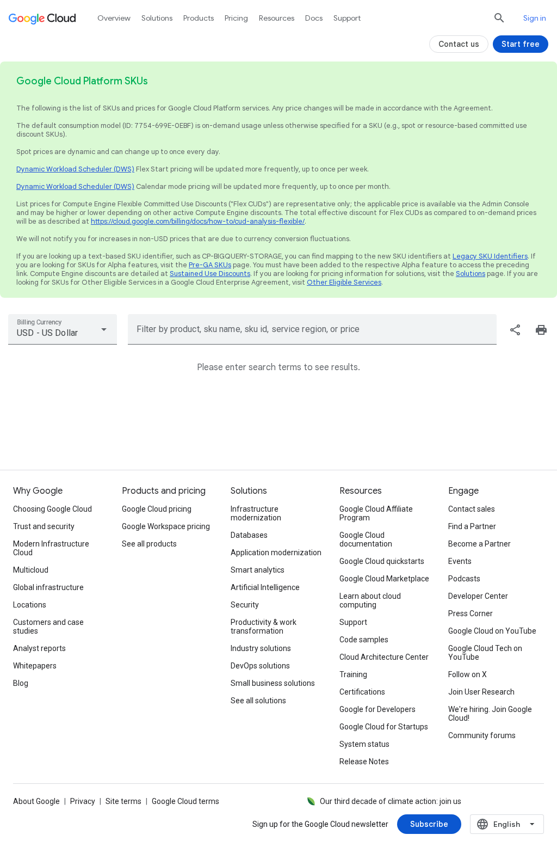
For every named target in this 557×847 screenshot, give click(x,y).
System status (364, 744)
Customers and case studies (48, 626)
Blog (20, 683)
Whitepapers (35, 665)
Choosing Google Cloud (52, 509)
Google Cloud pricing (156, 509)
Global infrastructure (48, 587)
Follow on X (467, 674)
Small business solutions (273, 683)
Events (460, 561)
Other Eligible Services (344, 282)
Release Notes (364, 761)
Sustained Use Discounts (210, 273)
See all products (149, 543)
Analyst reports (39, 648)
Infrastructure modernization (256, 513)
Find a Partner (472, 526)
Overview (114, 18)
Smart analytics (257, 570)
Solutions (470, 273)
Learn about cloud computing (370, 600)
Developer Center (478, 596)
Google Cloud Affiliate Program (376, 513)
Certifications (362, 692)
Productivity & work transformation (263, 626)
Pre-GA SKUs (210, 264)
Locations (29, 604)
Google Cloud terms (185, 801)
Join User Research (481, 692)
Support (347, 18)
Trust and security (44, 526)
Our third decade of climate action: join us (390, 801)
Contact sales (471, 509)
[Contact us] (459, 44)
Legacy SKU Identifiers (490, 256)
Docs (314, 18)
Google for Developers (377, 709)
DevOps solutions (260, 665)
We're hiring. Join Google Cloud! (490, 713)
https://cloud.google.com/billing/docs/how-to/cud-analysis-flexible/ (198, 221)
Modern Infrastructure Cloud (51, 548)
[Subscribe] (429, 824)
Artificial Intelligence (265, 587)
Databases (249, 535)
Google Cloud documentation (365, 539)
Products (198, 18)
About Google (36, 801)
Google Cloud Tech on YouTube (485, 652)
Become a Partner (479, 543)
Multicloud (30, 570)
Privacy (82, 801)
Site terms (123, 801)
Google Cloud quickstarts (381, 561)
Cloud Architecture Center (384, 657)
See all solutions (258, 700)
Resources (276, 18)
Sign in (534, 18)
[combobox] (62, 329)
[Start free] (520, 44)
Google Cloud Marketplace (384, 578)
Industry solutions (261, 648)
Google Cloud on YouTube (492, 631)
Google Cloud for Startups (383, 726)
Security (245, 604)
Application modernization (276, 552)
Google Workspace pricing (166, 526)
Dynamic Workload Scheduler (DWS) (75, 169)
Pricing (236, 18)
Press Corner (470, 613)
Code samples (363, 639)
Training (353, 674)
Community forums (482, 735)
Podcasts (464, 578)
